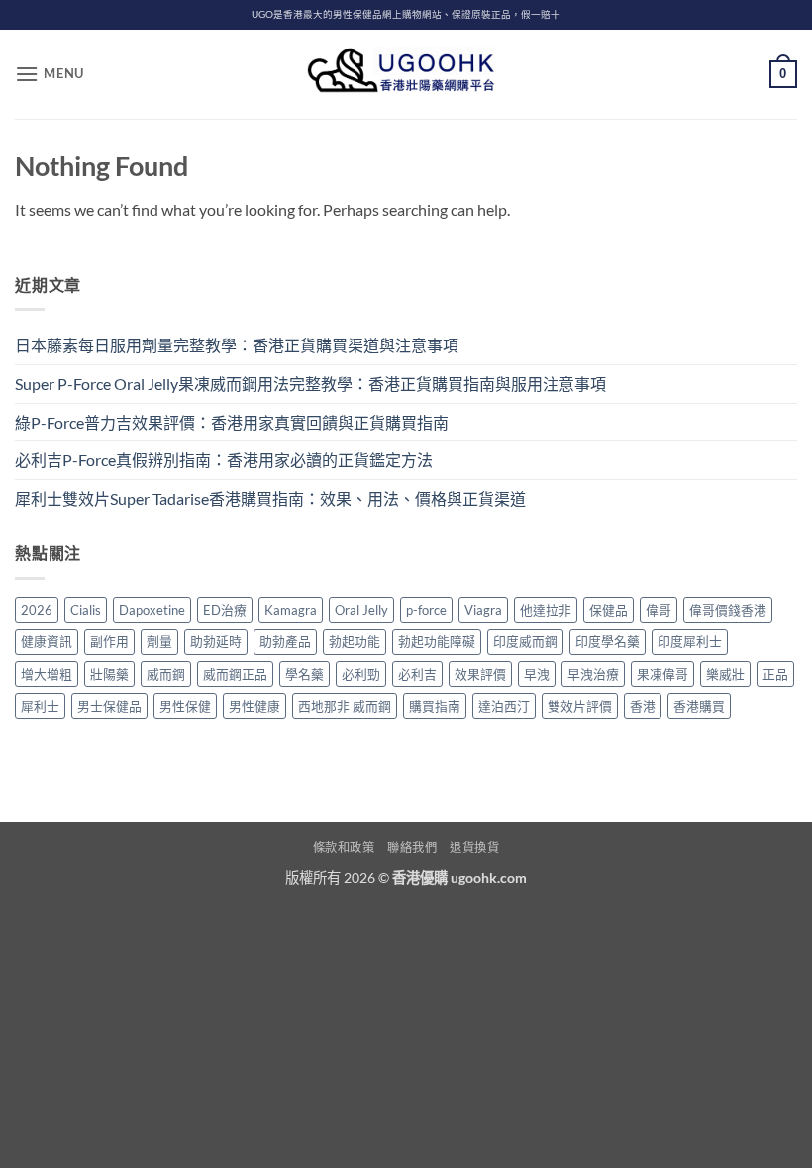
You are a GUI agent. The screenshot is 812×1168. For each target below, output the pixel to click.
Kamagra (290, 610)
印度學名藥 (607, 641)
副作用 (109, 641)
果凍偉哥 (662, 674)
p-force (426, 610)
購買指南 (434, 706)
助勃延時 (216, 641)
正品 (775, 674)
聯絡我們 (412, 847)
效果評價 (480, 674)
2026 (36, 610)
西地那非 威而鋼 (344, 706)
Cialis (85, 610)
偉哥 (658, 610)
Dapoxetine (152, 610)
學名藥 (304, 674)
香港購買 (699, 706)
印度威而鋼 (525, 641)
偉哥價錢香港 (727, 610)
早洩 (537, 674)
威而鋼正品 (235, 674)
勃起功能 (354, 641)
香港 (643, 706)
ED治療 (225, 610)
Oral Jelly (361, 610)
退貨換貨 (474, 847)
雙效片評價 (580, 706)
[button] (49, 73)
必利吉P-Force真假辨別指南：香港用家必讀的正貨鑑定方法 (224, 459)
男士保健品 (109, 706)
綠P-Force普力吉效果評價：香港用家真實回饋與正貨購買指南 (232, 422)
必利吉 (417, 674)
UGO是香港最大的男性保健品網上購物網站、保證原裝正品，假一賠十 (406, 14)
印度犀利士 (690, 641)
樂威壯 (725, 674)
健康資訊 (46, 641)
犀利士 (40, 706)
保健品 (608, 610)
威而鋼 (166, 674)
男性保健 (185, 706)
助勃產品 (285, 641)
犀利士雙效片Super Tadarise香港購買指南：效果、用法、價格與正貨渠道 (270, 498)
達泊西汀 (504, 706)
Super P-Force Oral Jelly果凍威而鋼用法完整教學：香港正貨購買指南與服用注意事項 (310, 383)
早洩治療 (593, 674)
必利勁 (361, 674)
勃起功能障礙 (436, 641)
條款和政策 (344, 847)
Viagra (483, 610)
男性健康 (254, 706)
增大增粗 (46, 674)
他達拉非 (545, 610)
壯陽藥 (109, 674)
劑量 (159, 641)
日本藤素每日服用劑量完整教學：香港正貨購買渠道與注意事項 (236, 345)
